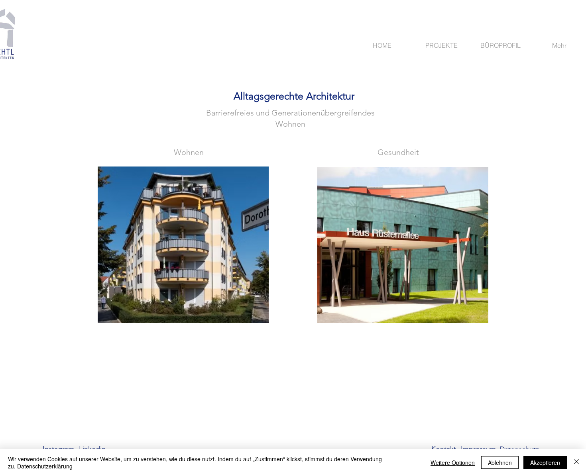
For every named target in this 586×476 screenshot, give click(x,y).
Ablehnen (500, 462)
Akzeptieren (545, 462)
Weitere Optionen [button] (453, 462)
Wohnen (189, 152)
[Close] (576, 462)
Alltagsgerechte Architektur (294, 96)
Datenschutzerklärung (45, 466)
